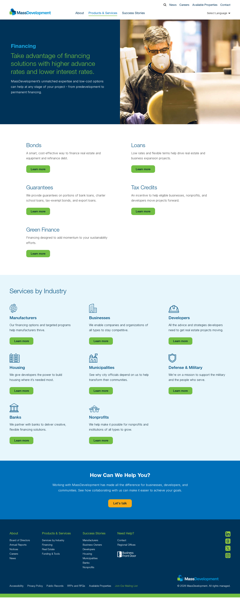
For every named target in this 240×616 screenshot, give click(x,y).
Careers (184, 4)
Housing (87, 553)
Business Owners (92, 544)
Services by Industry (53, 540)
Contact (225, 4)
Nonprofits (88, 567)
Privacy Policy (35, 585)
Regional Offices (126, 544)
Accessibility (16, 585)
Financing (47, 544)
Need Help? (125, 533)
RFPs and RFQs (76, 585)
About (14, 533)
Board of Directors (20, 540)
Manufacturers (90, 540)
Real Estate (48, 549)
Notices (14, 549)
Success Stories (133, 13)
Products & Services (56, 533)
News (173, 4)
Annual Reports (18, 544)
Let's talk (120, 503)
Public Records (55, 585)
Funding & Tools (51, 553)
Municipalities (90, 558)
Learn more (38, 169)
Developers (89, 549)
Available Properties (205, 4)
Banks (86, 562)
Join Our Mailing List (126, 585)
